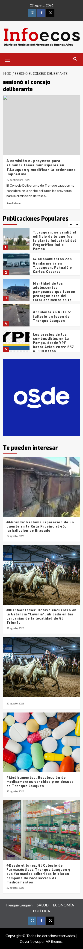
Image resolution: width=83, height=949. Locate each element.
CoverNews (29, 941)
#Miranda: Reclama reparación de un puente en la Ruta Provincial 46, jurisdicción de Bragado (40, 526)
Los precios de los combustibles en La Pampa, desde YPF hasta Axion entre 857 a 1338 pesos (53, 343)
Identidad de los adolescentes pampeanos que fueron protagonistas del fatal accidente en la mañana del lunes (54, 294)
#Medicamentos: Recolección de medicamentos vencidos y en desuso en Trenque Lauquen (40, 782)
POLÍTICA (41, 911)
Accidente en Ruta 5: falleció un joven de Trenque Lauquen (52, 316)
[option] (41, 240)
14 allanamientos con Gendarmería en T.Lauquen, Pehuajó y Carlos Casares (52, 265)
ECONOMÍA (63, 905)
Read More (13, 203)
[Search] (75, 59)
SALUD (43, 905)
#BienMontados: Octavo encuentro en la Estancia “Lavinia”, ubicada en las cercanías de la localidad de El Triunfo (41, 616)
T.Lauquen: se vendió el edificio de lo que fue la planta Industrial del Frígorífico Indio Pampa (54, 240)
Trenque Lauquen (19, 905)
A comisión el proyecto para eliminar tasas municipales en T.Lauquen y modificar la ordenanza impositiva (41, 168)
